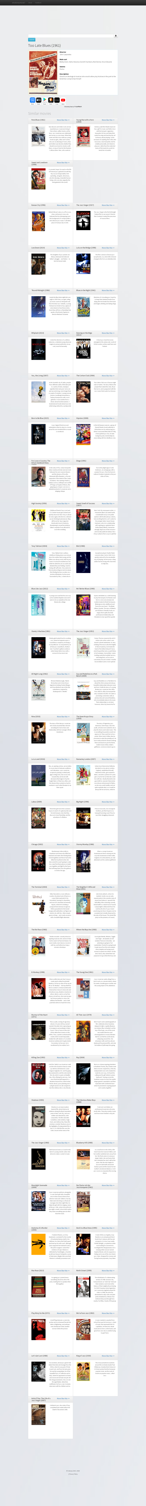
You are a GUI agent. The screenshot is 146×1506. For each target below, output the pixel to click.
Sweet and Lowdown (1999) (39, 163)
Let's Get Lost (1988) (39, 1356)
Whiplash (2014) (37, 333)
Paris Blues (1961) (38, 120)
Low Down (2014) (38, 248)
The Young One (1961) (84, 972)
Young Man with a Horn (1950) (85, 121)
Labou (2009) (36, 802)
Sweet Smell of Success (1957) (85, 504)
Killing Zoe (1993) (38, 1057)
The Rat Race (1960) (39, 929)
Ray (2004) (80, 1057)
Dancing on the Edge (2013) (84, 334)
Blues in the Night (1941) (86, 290)
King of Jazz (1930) (83, 1356)
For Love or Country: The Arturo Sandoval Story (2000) (40, 463)
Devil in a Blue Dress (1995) (86, 1228)
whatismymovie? (18, 2)
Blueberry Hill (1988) (84, 1143)
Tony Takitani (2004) (39, 546)
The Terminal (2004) (39, 887)
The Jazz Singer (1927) (85, 205)
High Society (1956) (39, 503)
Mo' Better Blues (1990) (85, 588)
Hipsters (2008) (82, 418)
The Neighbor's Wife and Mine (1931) (85, 888)
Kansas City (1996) (38, 205)
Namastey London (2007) (86, 759)
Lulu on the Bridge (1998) (86, 248)
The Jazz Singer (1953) (85, 631)
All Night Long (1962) (39, 674)
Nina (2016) (35, 716)
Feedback (38, 3)
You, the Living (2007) (39, 375)
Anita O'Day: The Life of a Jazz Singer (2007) (40, 1399)
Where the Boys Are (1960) (86, 929)
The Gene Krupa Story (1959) (84, 717)
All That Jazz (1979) (84, 1015)
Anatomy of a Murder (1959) (39, 1229)
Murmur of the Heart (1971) (39, 1016)
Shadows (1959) (37, 1100)
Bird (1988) (80, 546)
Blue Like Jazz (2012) (39, 588)
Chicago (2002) (37, 844)
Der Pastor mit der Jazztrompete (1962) (84, 1186)
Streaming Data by (69, 106)
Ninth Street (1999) (84, 1270)
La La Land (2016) (38, 759)
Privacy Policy (73, 1474)
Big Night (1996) (82, 802)
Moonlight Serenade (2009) (39, 1186)
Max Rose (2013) (37, 1270)
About (30, 3)
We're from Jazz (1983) (85, 1313)
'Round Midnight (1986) (40, 290)
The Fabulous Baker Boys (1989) (86, 1101)
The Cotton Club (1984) (85, 375)
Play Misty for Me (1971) (40, 1313)
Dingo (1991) (81, 461)
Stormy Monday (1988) (85, 844)
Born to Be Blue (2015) (40, 418)
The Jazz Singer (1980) (40, 1143)
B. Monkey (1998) (38, 972)
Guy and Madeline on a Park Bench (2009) (86, 675)
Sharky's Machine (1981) (40, 631)
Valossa (70, 1471)
